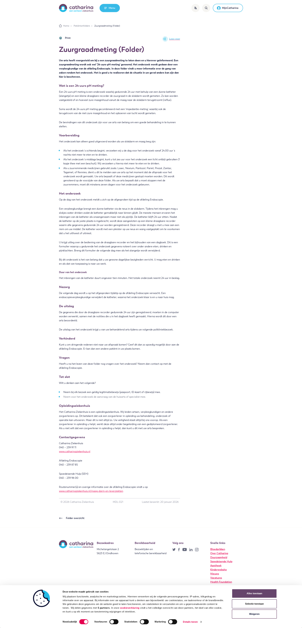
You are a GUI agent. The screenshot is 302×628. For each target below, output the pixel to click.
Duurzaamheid (218, 557)
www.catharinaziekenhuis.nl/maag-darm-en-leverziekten (91, 491)
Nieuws (214, 573)
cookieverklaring (130, 607)
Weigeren (254, 614)
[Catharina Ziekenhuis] (76, 8)
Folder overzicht (75, 518)
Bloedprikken (217, 549)
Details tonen (190, 621)
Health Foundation (221, 581)
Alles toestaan (254, 593)
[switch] (113, 621)
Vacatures (216, 577)
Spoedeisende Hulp (221, 561)
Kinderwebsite (218, 569)
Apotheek (215, 565)
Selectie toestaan (254, 603)
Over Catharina (219, 553)
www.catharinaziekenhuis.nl (74, 451)
